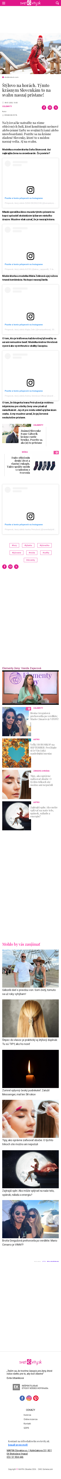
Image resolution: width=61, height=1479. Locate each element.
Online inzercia (30, 1419)
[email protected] (18, 1444)
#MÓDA (32, 553)
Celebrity (7, 106)
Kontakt (27, 1424)
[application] (30, 687)
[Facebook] (44, 107)
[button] (57, 3)
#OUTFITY (46, 553)
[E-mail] (50, 107)
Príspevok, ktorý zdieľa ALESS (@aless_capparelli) (27, 269)
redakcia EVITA (10, 115)
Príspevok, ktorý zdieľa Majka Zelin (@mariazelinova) (28, 329)
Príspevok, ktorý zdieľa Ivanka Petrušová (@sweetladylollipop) (31, 529)
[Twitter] (56, 107)
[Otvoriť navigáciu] (4, 3)
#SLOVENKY (30, 560)
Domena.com (48, 1469)
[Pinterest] (35, 1398)
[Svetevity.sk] (30, 3)
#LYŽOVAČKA (44, 545)
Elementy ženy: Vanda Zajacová (21, 668)
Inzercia (27, 1415)
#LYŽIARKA (28, 545)
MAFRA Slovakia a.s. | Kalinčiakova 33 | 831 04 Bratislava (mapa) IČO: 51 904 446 (29, 1453)
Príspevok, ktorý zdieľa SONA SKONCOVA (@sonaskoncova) (31, 203)
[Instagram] (29, 1398)
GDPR (26, 1428)
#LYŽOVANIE (16, 553)
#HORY (14, 545)
